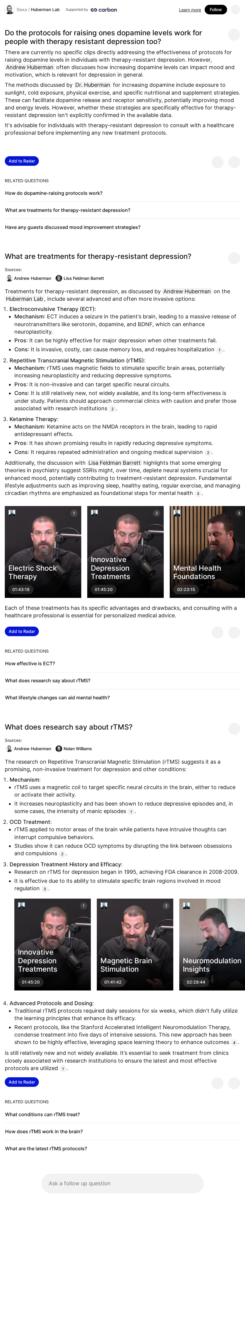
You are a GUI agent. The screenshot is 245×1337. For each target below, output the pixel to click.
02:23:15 (186, 589)
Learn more (190, 9)
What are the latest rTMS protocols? (46, 1148)
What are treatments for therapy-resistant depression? (67, 210)
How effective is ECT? (30, 663)
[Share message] (234, 35)
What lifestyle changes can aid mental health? (57, 698)
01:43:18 (21, 589)
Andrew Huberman (32, 278)
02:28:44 (196, 982)
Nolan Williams (78, 748)
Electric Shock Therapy (32, 572)
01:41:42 (113, 982)
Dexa (22, 9)
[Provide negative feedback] (234, 162)
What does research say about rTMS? (47, 680)
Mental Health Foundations (197, 572)
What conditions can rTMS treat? (42, 1114)
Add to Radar (22, 160)
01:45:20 (104, 589)
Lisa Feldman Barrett (84, 278)
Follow (216, 9)
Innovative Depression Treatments (110, 568)
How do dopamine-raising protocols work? (53, 193)
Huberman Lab (45, 9)
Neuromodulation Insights (212, 965)
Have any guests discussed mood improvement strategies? (72, 227)
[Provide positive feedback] (217, 162)
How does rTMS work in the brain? (44, 1131)
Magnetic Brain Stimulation (126, 965)
